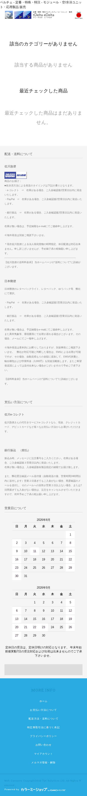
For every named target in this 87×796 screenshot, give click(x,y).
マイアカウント (43, 753)
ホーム (43, 701)
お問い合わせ (43, 744)
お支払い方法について (43, 710)
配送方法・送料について (43, 718)
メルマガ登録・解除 (43, 762)
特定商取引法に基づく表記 (43, 727)
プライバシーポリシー (43, 736)
